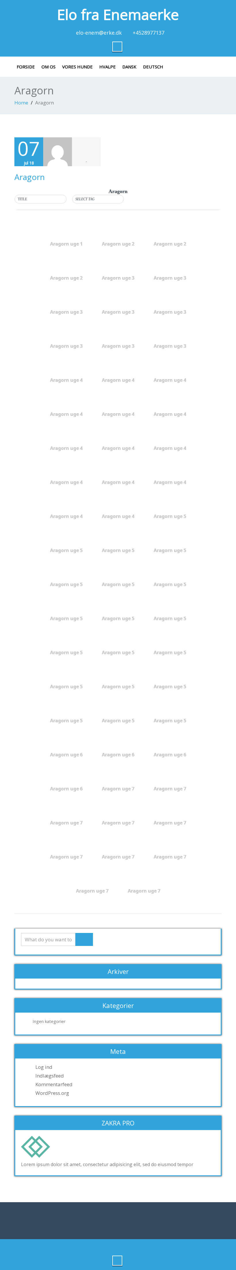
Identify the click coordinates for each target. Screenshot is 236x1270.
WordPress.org (52, 1093)
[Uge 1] (98, 204)
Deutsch (153, 67)
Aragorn (29, 176)
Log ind (43, 1067)
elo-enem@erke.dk (99, 32)
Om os (48, 67)
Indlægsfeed (49, 1076)
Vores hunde (77, 67)
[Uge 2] (98, 209)
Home (21, 102)
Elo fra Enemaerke (118, 14)
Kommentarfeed (54, 1084)
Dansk (129, 67)
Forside (26, 67)
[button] (40, 199)
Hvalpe (107, 67)
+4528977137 (148, 32)
